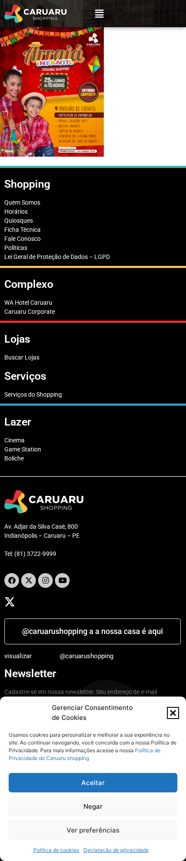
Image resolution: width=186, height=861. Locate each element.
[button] (173, 713)
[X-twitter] (28, 580)
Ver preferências (93, 830)
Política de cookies (56, 850)
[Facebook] (11, 580)
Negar (93, 806)
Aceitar (93, 783)
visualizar (18, 656)
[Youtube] (62, 580)
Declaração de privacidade (116, 850)
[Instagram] (45, 580)
